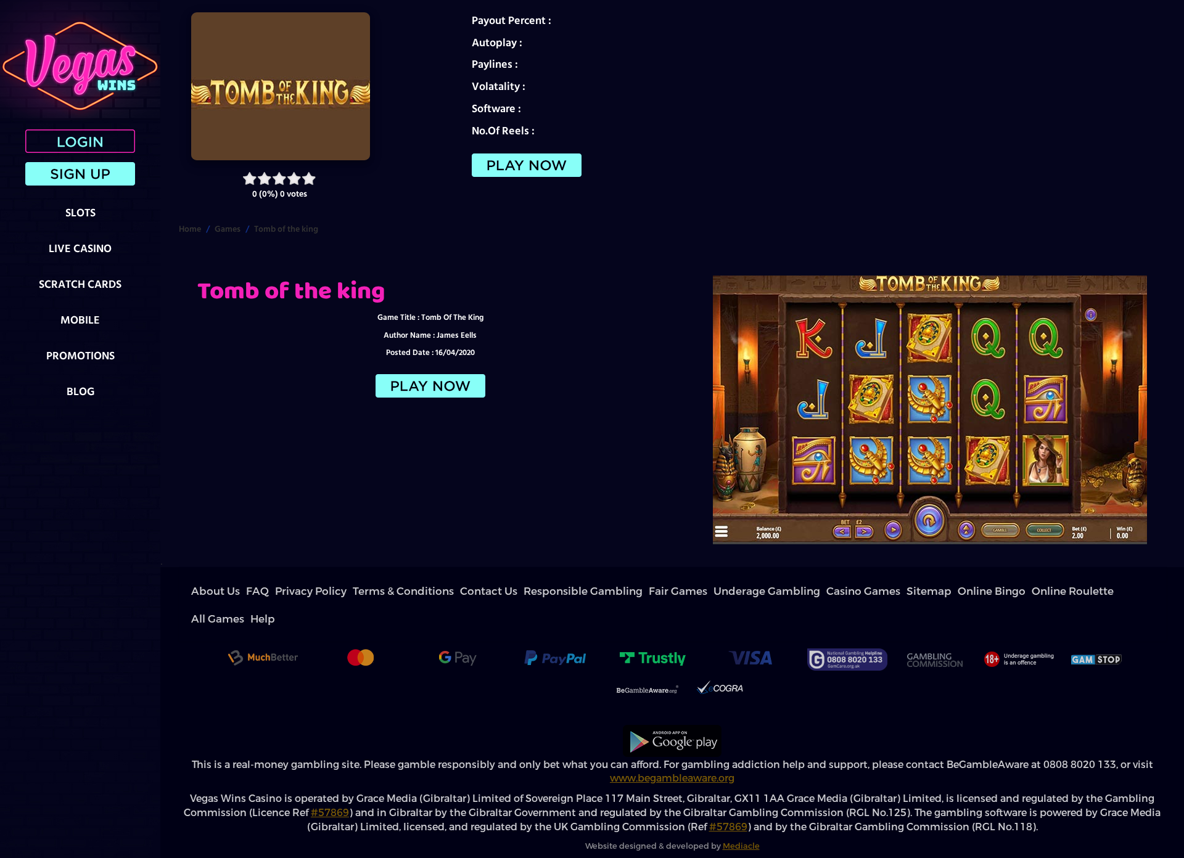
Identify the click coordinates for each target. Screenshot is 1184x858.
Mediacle (741, 818)
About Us (205, 591)
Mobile (80, 319)
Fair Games (495, 591)
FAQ (232, 591)
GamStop (1096, 632)
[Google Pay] (457, 632)
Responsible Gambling (436, 591)
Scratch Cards (80, 284)
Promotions (80, 355)
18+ (1017, 632)
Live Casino (80, 248)
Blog (80, 391)
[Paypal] (555, 632)
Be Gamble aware (647, 663)
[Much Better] (263, 632)
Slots (80, 212)
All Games (787, 591)
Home (190, 229)
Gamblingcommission (934, 632)
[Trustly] (652, 632)
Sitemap (651, 591)
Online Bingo (690, 591)
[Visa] (750, 632)
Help (816, 591)
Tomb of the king (286, 229)
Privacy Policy (266, 591)
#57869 (330, 784)
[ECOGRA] (719, 663)
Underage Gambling (550, 591)
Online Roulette (741, 591)
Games (227, 229)
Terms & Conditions (324, 591)
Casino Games (609, 591)
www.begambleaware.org (672, 750)
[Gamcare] (847, 632)
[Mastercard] (360, 632)
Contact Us (378, 591)
